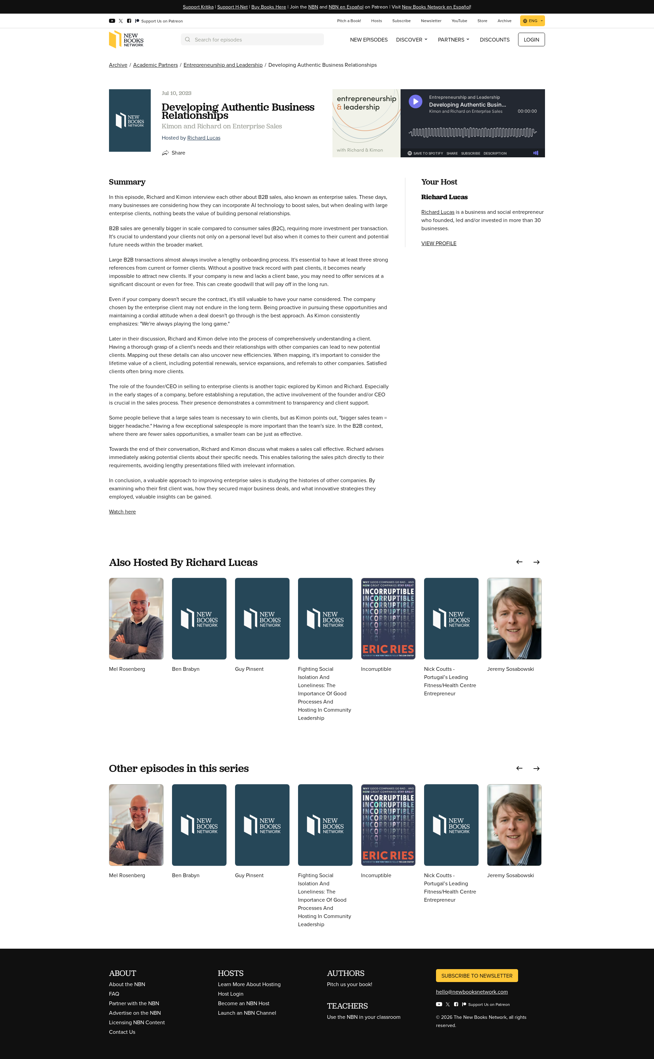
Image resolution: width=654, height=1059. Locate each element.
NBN (313, 6)
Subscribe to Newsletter (477, 975)
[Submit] (187, 39)
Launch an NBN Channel (247, 1012)
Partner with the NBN (134, 1003)
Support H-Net (232, 6)
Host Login (231, 993)
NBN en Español (346, 6)
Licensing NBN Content (137, 1022)
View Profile (438, 243)
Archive (118, 64)
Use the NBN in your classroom (364, 1017)
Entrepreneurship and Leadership (223, 64)
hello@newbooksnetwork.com (472, 991)
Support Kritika (198, 6)
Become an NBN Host (243, 1003)
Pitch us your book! (349, 984)
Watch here (122, 511)
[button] (519, 562)
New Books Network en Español (436, 6)
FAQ (114, 993)
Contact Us (122, 1032)
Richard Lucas (203, 137)
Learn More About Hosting (249, 984)
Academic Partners (155, 64)
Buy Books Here (268, 6)
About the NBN (127, 984)
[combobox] (252, 39)
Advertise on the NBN (135, 1012)
